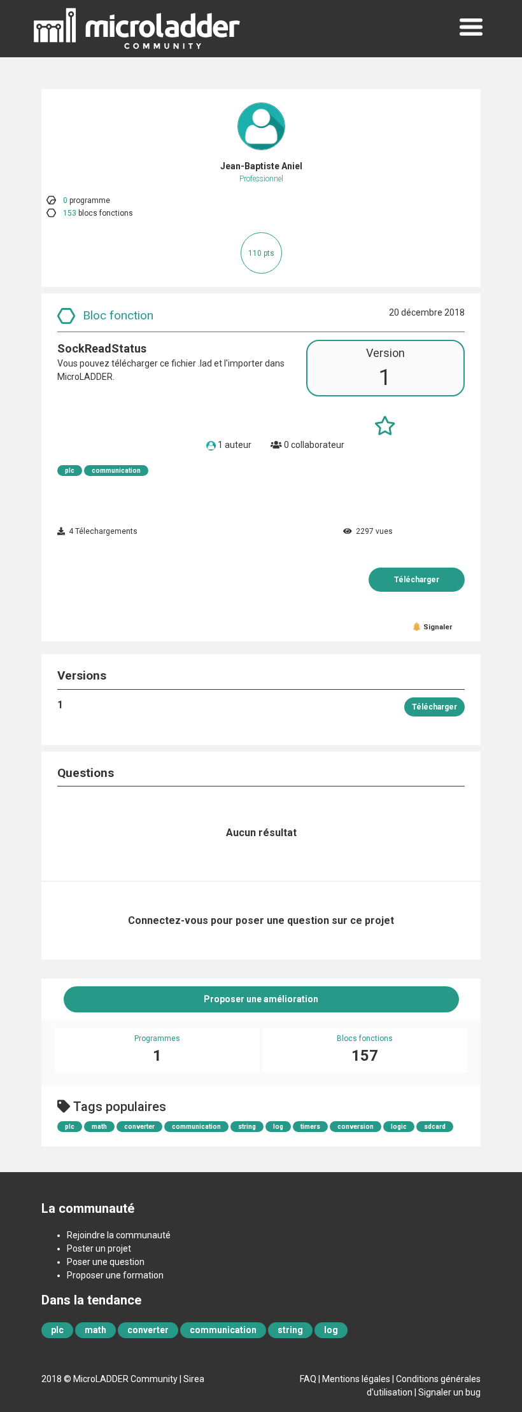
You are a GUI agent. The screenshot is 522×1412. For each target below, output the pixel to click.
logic (399, 1126)
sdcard (435, 1126)
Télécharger (416, 579)
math (99, 1126)
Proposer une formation (115, 1275)
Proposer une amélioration (261, 999)
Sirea (193, 1379)
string (247, 1126)
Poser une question (106, 1262)
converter (139, 1126)
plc (69, 470)
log (278, 1126)
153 (69, 213)
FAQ (308, 1379)
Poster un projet (99, 1248)
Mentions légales (356, 1379)
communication (116, 470)
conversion (355, 1126)
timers (310, 1126)
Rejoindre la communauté (119, 1235)
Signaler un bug (449, 1392)
